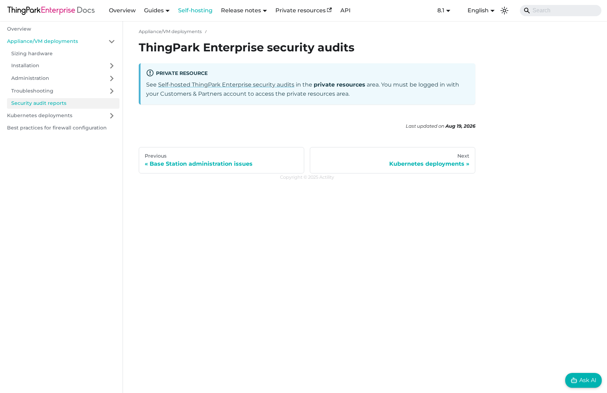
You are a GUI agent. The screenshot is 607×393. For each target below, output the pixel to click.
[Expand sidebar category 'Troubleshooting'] (111, 91)
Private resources (300, 10)
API (345, 10)
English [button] (478, 10)
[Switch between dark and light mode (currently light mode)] (504, 10)
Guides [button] (154, 10)
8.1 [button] (440, 10)
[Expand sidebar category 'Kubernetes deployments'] (111, 115)
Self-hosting (195, 10)
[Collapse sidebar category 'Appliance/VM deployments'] (111, 41)
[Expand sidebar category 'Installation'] (111, 65)
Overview (122, 10)
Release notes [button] (241, 10)
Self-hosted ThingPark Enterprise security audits (226, 84)
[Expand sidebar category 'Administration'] (111, 78)
